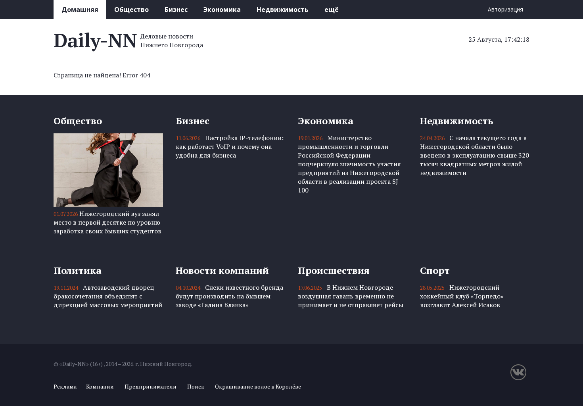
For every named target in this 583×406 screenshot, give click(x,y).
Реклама (65, 386)
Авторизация (505, 9)
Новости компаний (222, 270)
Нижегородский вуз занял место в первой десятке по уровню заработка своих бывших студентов (107, 222)
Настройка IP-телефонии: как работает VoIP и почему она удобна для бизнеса (230, 146)
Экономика (222, 9)
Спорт (435, 270)
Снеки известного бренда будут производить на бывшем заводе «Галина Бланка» (229, 296)
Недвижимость (283, 9)
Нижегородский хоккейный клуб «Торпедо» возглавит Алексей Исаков (462, 296)
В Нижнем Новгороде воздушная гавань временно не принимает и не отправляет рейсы (350, 296)
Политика (78, 270)
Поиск (195, 386)
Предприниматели (150, 386)
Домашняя (79, 9)
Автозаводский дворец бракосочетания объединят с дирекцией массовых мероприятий (108, 296)
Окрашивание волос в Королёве (258, 386)
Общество (131, 9)
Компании (100, 386)
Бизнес (176, 9)
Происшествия (334, 270)
